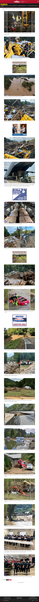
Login (26, 597)
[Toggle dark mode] (26, 1)
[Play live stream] (2, 601)
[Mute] (32, 600)
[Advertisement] (21, 589)
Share (4, 579)
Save (10, 579)
